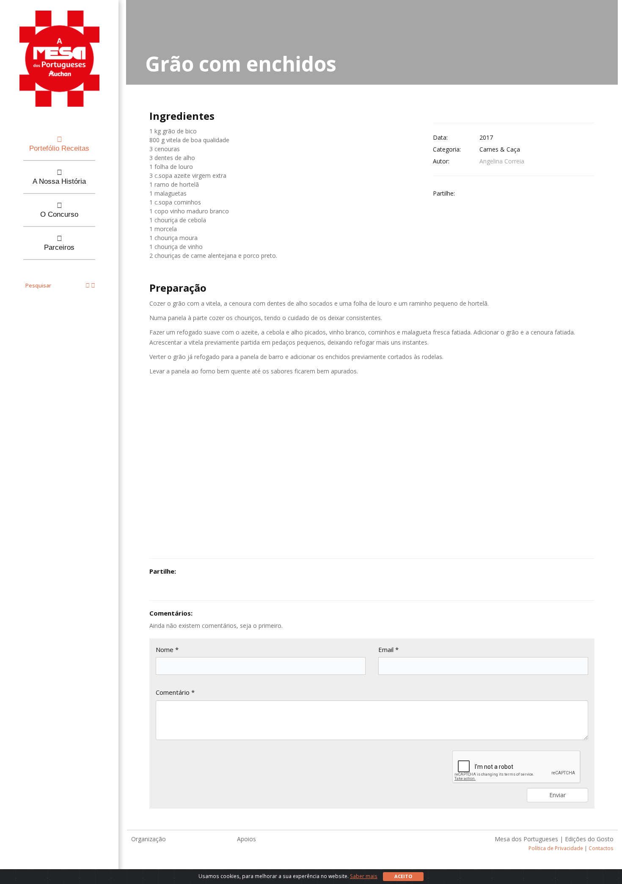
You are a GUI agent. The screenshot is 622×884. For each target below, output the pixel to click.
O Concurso (59, 214)
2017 (486, 137)
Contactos (601, 848)
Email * (388, 649)
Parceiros (59, 247)
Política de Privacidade (555, 848)
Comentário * (175, 692)
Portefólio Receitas (59, 148)
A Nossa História (59, 181)
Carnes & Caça (499, 149)
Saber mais (363, 876)
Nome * (167, 649)
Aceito (403, 876)
